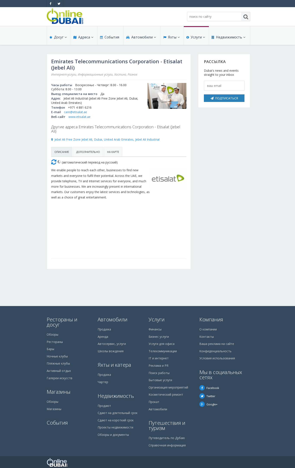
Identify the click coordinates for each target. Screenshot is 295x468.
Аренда (103, 337)
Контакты (206, 337)
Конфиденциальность (215, 351)
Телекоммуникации (163, 351)
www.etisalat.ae (79, 117)
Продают (104, 406)
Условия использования (217, 358)
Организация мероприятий (168, 387)
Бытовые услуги (160, 380)
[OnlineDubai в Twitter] (59, 3)
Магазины (58, 391)
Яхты (172, 37)
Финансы (155, 329)
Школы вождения (111, 351)
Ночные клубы (57, 356)
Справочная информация (167, 445)
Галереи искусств (59, 378)
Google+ (211, 404)
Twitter (210, 396)
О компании (208, 329)
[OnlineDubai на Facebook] (50, 3)
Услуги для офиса (161, 344)
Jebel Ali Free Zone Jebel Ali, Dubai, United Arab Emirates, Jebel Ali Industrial (107, 139)
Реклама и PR (158, 365)
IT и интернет (159, 358)
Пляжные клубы (58, 363)
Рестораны (55, 342)
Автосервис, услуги (112, 344)
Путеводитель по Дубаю (167, 438)
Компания (211, 319)
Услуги (196, 37)
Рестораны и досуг (62, 322)
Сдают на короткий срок (116, 420)
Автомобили (142, 37)
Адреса (84, 37)
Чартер (103, 382)
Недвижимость (229, 37)
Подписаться (226, 98)
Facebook (212, 388)
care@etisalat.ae (75, 112)
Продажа (104, 329)
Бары (50, 349)
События (112, 37)
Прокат (154, 402)
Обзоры (52, 334)
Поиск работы (159, 373)
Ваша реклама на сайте (216, 344)
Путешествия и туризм (167, 425)
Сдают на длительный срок (118, 413)
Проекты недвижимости (115, 427)
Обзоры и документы (113, 435)
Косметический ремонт (166, 394)
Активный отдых (59, 371)
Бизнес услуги (159, 337)
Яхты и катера (114, 364)
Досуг (58, 37)
